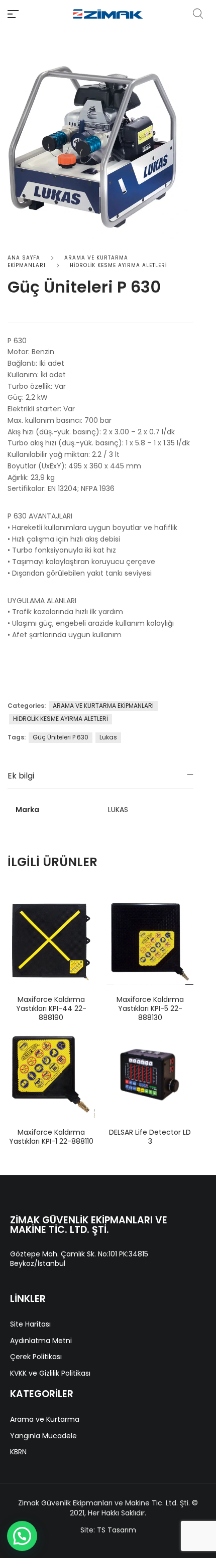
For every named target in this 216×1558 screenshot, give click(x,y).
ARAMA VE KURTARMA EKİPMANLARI (103, 705)
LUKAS (118, 810)
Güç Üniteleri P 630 (60, 737)
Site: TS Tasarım (108, 1530)
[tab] (100, 776)
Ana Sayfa (24, 258)
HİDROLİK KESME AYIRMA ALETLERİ (118, 265)
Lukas (108, 737)
